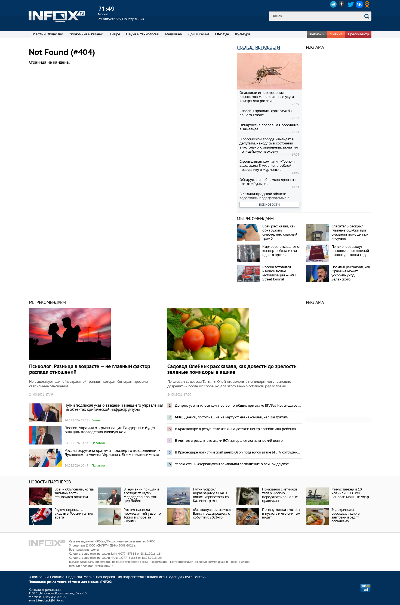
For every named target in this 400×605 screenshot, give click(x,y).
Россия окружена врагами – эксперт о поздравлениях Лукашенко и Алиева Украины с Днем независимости (112, 452)
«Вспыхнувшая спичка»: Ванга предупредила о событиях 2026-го (212, 513)
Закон (96, 420)
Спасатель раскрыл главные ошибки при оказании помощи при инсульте (349, 232)
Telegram (333, 4)
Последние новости (258, 47)
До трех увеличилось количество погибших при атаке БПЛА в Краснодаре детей (238, 405)
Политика (98, 443)
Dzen (342, 4)
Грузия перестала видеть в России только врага (73, 513)
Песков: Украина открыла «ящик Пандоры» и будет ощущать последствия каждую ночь (109, 429)
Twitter (350, 4)
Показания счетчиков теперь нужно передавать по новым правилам (280, 495)
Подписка (74, 577)
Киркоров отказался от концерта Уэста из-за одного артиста (281, 250)
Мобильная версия (99, 577)
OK (368, 4)
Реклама (57, 577)
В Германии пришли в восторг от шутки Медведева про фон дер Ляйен (141, 495)
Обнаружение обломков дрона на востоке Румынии (267, 181)
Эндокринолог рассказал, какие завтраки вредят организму (345, 515)
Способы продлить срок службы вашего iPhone (265, 113)
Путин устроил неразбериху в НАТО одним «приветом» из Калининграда (211, 495)
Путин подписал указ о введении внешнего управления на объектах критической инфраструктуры (113, 407)
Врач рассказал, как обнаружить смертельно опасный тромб (279, 232)
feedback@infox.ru (51, 600)
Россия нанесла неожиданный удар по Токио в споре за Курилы (142, 515)
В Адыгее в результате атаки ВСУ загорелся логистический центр (228, 441)
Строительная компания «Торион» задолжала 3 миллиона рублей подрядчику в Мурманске (267, 165)
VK (359, 4)
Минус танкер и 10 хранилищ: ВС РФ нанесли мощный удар (350, 493)
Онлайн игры (156, 577)
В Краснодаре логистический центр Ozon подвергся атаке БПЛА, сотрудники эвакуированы (238, 452)
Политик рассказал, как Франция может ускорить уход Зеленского (350, 273)
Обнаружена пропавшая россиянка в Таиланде (269, 127)
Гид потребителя (130, 577)
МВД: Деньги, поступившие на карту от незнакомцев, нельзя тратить (231, 417)
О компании (38, 577)
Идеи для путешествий (188, 577)
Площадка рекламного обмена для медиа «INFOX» (71, 582)
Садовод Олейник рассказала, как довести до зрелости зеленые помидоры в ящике (232, 369)
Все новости (269, 204)
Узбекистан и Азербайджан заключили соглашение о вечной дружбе (232, 464)
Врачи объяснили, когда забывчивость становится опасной (74, 493)
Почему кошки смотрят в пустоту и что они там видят (281, 513)
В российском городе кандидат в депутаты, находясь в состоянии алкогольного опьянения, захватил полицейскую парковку (268, 145)
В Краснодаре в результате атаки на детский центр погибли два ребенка (235, 429)
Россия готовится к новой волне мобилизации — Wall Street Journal (279, 273)
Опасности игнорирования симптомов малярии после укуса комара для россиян (266, 96)
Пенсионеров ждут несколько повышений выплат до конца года (350, 250)
